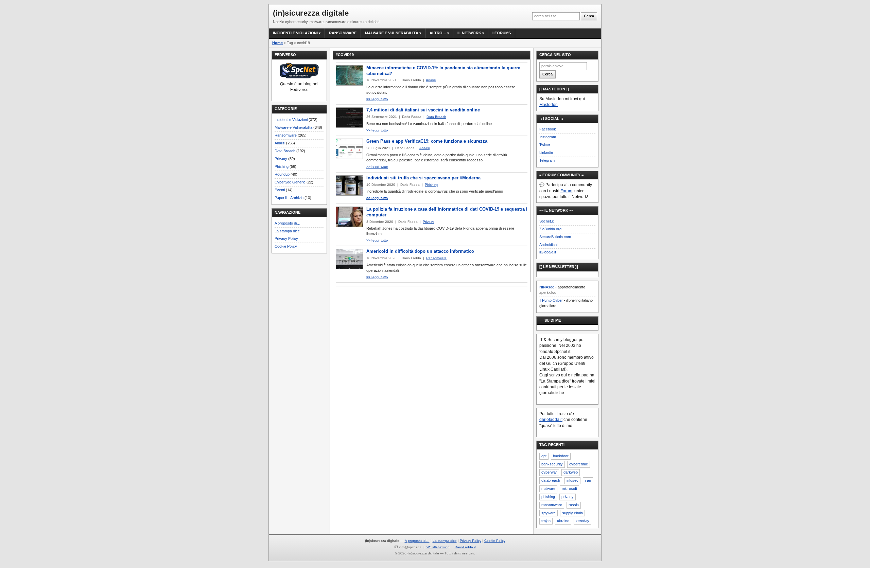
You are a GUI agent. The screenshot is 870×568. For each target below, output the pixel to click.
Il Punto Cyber (551, 300)
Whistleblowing (438, 547)
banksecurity (552, 464)
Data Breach (285, 151)
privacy (567, 497)
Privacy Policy (286, 238)
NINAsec (546, 287)
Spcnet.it (546, 221)
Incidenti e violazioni (295, 33)
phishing (548, 497)
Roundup (282, 174)
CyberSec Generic (290, 182)
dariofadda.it (550, 419)
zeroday (582, 521)
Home (277, 43)
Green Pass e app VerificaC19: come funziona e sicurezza (426, 141)
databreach (550, 480)
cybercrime (578, 464)
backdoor (561, 456)
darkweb (570, 472)
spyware (548, 513)
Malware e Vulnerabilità (391, 33)
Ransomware (342, 33)
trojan (546, 521)
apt (543, 456)
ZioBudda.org (550, 229)
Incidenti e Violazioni (291, 120)
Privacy (281, 159)
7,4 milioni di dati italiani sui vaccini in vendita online (423, 109)
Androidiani (548, 245)
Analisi (280, 143)
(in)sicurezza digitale (311, 13)
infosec (572, 480)
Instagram (547, 137)
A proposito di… (287, 223)
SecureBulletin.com (555, 237)
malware (548, 488)
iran (588, 480)
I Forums (501, 33)
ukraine (563, 521)
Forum (566, 191)
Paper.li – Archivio (289, 198)
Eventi (280, 190)
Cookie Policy (286, 246)
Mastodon (548, 104)
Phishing (282, 166)
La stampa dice (287, 231)
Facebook (547, 129)
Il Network (469, 33)
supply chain (572, 513)
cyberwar (549, 472)
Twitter (544, 145)
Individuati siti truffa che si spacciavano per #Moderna (423, 177)
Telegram (547, 160)
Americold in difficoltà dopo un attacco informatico (420, 251)
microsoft (569, 488)
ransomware (551, 505)
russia (574, 505)
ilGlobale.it (547, 252)
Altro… (438, 33)
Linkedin (546, 152)
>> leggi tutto (377, 99)
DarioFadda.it (465, 547)
